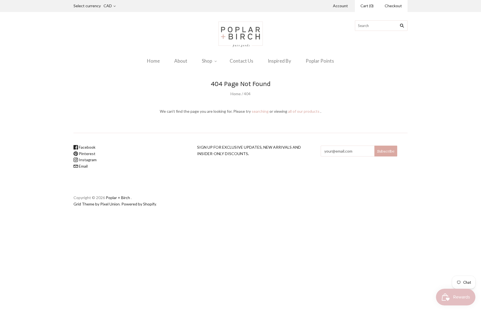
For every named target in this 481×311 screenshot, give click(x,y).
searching (260, 111)
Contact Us (241, 61)
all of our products (304, 111)
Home (153, 61)
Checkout (393, 5)
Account (340, 5)
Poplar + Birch (118, 197)
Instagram (87, 159)
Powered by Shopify (138, 204)
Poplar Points (320, 61)
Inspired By (279, 61)
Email (83, 166)
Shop (207, 61)
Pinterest (86, 153)
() (367, 5)
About (180, 61)
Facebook (86, 147)
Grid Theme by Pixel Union (96, 204)
